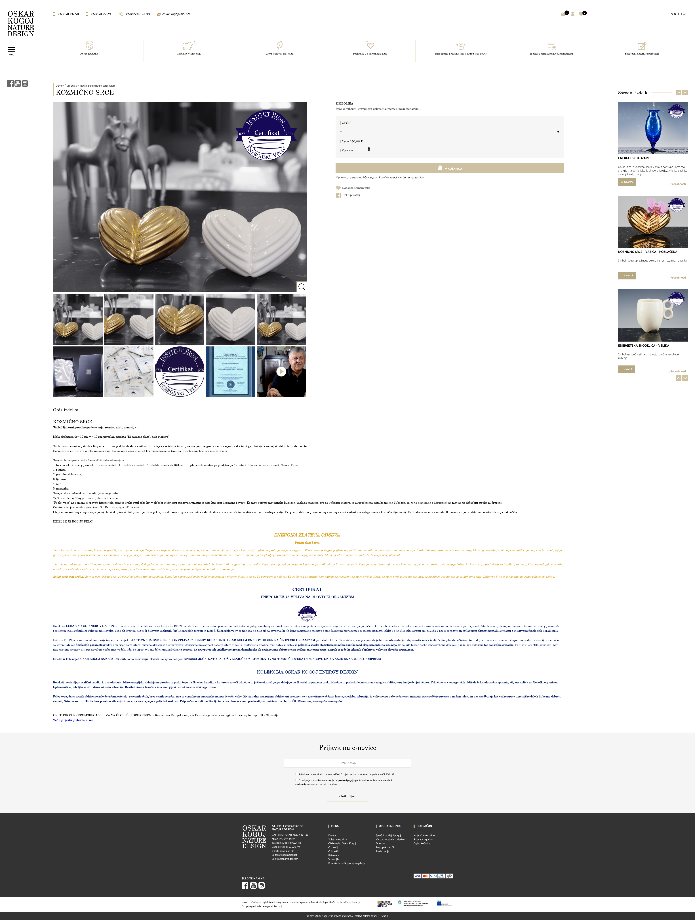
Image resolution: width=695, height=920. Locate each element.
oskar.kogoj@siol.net (176, 14)
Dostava (380, 843)
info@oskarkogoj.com (286, 859)
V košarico (453, 168)
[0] (581, 15)
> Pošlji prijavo (347, 796)
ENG (683, 14)
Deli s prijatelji (351, 195)
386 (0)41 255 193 (100, 14)
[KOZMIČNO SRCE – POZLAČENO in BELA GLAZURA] (78, 319)
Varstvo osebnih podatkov (390, 839)
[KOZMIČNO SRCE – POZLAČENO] (180, 319)
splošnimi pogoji (345, 780)
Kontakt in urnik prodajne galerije (346, 863)
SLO (673, 14)
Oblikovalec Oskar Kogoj (342, 843)
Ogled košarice (422, 843)
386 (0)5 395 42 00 (137, 14)
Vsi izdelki (72, 85)
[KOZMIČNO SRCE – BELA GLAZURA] (230, 319)
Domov (60, 85)
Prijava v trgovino (423, 839)
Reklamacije (382, 851)
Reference (333, 855)
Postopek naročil (385, 847)
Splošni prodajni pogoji (388, 835)
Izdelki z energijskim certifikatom (97, 85)
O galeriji (333, 847)
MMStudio (383, 916)
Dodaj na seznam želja (356, 188)
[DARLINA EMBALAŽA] (78, 371)
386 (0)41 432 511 (67, 14)
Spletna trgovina (337, 839)
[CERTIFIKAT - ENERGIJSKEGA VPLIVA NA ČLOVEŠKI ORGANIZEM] (129, 371)
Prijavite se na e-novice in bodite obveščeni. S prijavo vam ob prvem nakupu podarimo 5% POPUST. (346, 774)
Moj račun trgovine (424, 835)
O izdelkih (333, 851)
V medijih (333, 859)
